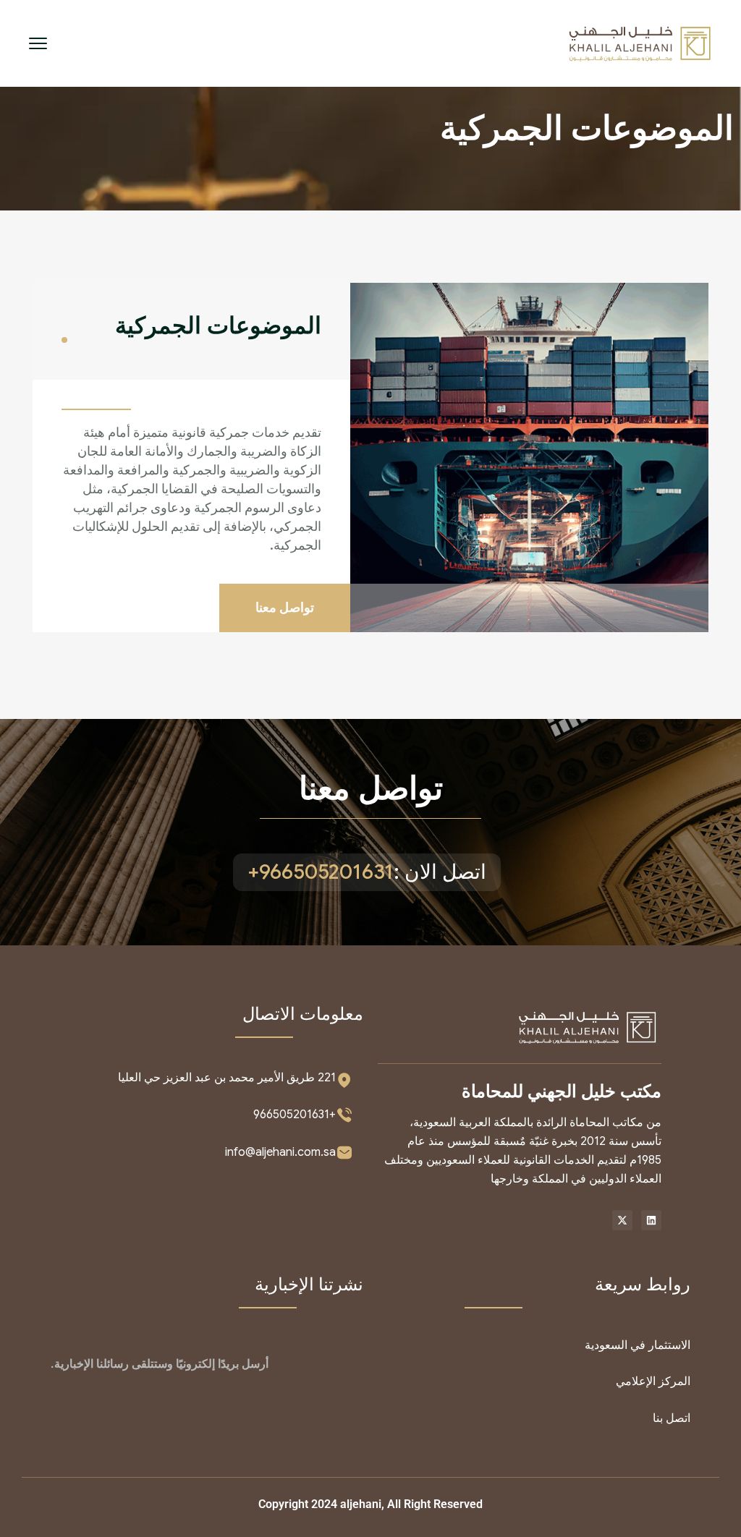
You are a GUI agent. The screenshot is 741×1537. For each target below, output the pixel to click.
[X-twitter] (622, 1220)
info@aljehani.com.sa (280, 1152)
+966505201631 (294, 1114)
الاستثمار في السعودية (637, 1345)
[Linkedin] (651, 1220)
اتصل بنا (671, 1418)
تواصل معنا (371, 789)
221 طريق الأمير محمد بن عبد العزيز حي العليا (227, 1077)
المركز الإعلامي (653, 1381)
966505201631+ (320, 872)
